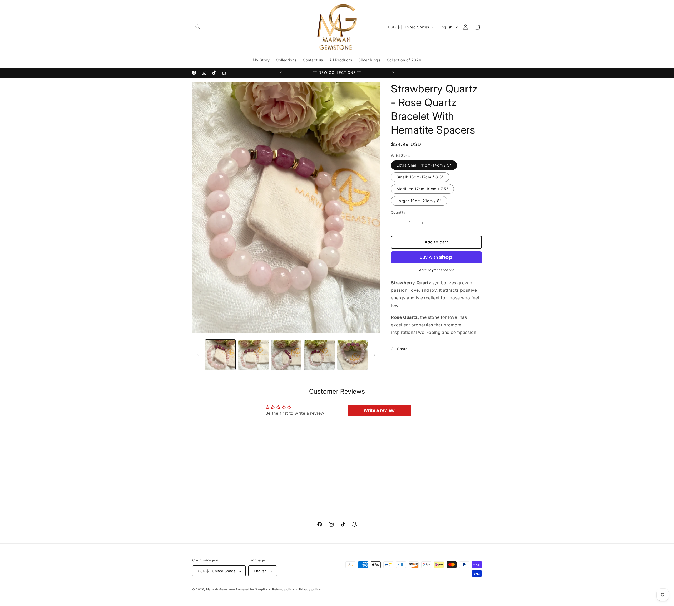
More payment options (436, 270)
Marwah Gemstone (220, 590)
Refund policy (283, 589)
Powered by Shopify (251, 590)
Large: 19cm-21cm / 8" (419, 200)
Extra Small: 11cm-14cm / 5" (424, 165)
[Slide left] (198, 355)
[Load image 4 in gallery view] (319, 355)
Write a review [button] (379, 410)
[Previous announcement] (281, 73)
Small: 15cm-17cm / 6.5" (420, 177)
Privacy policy (310, 589)
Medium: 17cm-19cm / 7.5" (422, 189)
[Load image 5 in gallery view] (352, 355)
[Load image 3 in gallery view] (286, 355)
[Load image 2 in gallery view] (253, 355)
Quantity (398, 212)
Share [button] (402, 348)
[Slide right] (374, 355)
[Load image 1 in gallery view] (220, 355)
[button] (198, 27)
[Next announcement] (393, 73)
